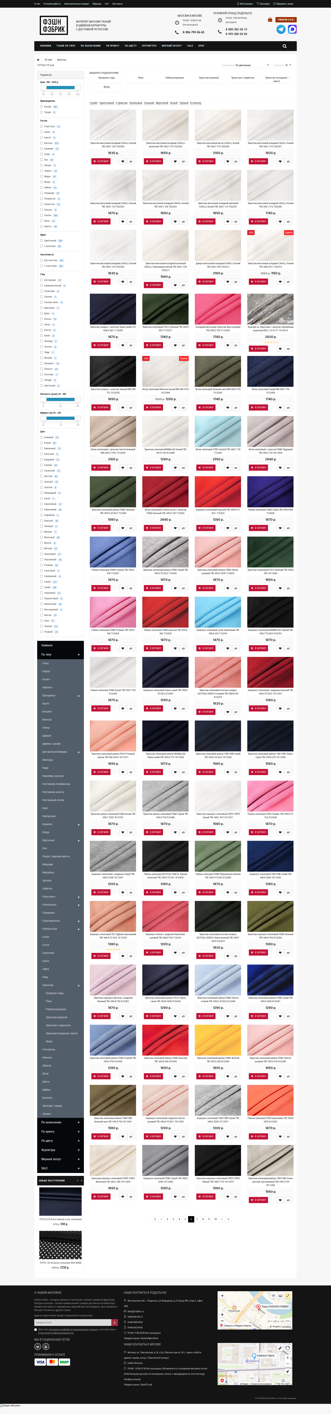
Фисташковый (53, 609)
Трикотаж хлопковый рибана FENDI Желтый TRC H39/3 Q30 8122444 (218, 1060)
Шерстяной (162, 102)
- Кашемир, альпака (52, 775)
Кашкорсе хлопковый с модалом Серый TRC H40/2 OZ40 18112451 (113, 876)
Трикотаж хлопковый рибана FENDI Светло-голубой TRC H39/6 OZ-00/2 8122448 (218, 1000)
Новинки (45, 45)
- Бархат (45, 671)
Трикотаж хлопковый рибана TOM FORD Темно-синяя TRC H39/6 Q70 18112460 (270, 755)
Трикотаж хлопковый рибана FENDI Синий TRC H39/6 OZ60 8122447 (270, 1000)
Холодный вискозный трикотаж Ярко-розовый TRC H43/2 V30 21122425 (218, 329)
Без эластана (53, 260)
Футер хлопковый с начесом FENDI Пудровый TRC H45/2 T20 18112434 (270, 451)
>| (228, 1219)
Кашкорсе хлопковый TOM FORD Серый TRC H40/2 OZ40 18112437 (218, 1120)
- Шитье (45, 1081)
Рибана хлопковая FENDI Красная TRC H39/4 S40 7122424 (165, 632)
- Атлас (45, 663)
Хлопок (50, 215)
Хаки (49, 620)
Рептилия (50, 374)
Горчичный (52, 470)
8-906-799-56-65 (193, 32)
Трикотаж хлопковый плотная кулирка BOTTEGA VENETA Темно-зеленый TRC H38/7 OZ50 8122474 (218, 938)
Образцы (97, 3)
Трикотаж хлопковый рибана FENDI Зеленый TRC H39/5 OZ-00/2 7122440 (113, 511)
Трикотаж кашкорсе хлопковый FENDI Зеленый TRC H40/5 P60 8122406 (270, 936)
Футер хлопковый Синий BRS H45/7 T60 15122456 (270, 391)
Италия (50, 106)
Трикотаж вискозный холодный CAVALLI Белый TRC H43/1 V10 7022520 (270, 205)
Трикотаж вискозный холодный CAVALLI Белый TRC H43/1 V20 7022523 (165, 205)
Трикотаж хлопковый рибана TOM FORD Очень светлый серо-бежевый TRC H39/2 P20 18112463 (270, 1182)
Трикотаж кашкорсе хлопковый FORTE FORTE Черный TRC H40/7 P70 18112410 (218, 1180)
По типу (46, 654)
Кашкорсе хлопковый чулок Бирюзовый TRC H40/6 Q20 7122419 (218, 632)
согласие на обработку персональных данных (73, 1329)
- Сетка (45, 944)
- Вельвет (46, 711)
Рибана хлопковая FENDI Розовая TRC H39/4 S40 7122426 (113, 632)
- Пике (48, 1001)
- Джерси (46, 735)
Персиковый (52, 559)
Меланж (50, 358)
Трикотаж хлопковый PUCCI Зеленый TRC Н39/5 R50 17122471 (166, 329)
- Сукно (45, 960)
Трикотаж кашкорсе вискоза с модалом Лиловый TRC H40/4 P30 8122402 (113, 1000)
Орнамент (51, 363)
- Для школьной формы (54, 751)
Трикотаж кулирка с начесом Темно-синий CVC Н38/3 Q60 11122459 (113, 329)
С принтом (121, 102)
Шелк (49, 221)
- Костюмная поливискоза (55, 783)
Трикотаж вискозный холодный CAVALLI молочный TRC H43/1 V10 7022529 (165, 145)
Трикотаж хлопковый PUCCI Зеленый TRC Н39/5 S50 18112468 (270, 572)
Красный (51, 520)
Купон (49, 335)
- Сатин (45, 936)
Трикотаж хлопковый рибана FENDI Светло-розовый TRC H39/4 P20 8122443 (271, 1060)
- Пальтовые (48, 896)
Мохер (49, 182)
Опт (107, 3)
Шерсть (50, 226)
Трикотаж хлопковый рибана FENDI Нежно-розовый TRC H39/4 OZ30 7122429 (218, 572)
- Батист (45, 679)
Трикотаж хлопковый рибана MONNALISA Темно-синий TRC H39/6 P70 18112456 (165, 755)
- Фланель (46, 1057)
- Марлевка (47, 872)
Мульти (49, 543)
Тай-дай (49, 380)
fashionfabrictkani (149, 1338)
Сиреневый (52, 593)
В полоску (195, 102)
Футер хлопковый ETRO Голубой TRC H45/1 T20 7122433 (218, 451)
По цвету (131, 45)
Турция (49, 112)
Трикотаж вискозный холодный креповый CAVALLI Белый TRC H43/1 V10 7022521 (218, 205)
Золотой (50, 487)
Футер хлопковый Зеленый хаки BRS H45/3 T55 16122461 (218, 391)
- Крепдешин (48, 816)
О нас (37, 3)
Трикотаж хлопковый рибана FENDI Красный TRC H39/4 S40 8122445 (165, 1060)
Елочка (50, 319)
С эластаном (53, 266)
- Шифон (45, 1089)
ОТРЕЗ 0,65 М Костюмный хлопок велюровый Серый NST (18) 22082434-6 (61, 1221)
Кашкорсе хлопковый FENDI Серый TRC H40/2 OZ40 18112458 (165, 1180)
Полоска (50, 369)
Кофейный (51, 515)
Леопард (50, 341)
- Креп (44, 808)
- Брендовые (48, 695)
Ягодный (50, 631)
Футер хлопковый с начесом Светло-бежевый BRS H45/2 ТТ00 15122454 (113, 451)
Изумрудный (52, 493)
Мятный (50, 548)
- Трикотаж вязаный (56, 1017)
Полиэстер (51, 204)
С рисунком (52, 246)
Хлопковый (135, 102)
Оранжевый (52, 554)
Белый (49, 443)
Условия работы (52, 3)
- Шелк (45, 1073)
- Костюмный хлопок (52, 800)
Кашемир (51, 148)
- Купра (45, 832)
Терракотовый (53, 598)
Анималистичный (54, 285)
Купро (49, 154)
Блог (201, 45)
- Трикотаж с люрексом (57, 1025)
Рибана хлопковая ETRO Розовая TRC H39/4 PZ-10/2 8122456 (270, 816)
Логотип (50, 346)
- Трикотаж (47, 985)
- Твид (44, 977)
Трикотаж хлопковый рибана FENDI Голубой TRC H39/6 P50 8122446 (113, 1060)
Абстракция (52, 280)
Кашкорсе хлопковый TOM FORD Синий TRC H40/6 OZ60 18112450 (271, 876)
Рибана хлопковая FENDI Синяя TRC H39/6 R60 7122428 (270, 511)
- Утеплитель (48, 1049)
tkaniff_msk (146, 1384)
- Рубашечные (49, 928)
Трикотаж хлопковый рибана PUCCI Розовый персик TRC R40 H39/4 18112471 (113, 755)
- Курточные (48, 840)
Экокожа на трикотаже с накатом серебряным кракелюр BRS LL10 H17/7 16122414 (270, 329)
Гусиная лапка (53, 302)
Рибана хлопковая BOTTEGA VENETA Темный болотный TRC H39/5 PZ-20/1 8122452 (165, 876)
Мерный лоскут (172, 45)
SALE (190, 45)
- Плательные (49, 904)
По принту (113, 45)
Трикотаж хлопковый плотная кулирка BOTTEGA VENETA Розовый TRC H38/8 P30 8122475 (218, 693)
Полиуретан (51, 198)
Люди (48, 352)
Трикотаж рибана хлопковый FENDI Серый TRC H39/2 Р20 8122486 (165, 816)
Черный (50, 626)
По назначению (91, 45)
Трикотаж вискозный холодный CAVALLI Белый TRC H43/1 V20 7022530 (113, 145)
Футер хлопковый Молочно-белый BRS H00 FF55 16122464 (165, 391)
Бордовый (51, 459)
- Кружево (46, 824)
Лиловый (50, 526)
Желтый (50, 476)
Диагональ (51, 308)
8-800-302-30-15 (236, 29)
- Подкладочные (50, 920)
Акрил (49, 132)
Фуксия (50, 615)
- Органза (46, 880)
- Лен (44, 848)
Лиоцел (49, 165)
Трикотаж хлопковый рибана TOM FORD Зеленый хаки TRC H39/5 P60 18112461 (113, 1120)
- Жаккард (47, 759)
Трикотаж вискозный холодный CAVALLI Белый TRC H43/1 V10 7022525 (113, 205)
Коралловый (52, 504)
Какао (49, 498)
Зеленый (50, 481)
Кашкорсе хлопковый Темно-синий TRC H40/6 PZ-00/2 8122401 (165, 692)
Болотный (51, 454)
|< (155, 1219)
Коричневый (52, 509)
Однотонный (53, 240)
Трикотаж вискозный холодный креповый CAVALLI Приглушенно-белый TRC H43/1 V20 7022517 (165, 267)
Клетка (49, 330)
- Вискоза (46, 719)
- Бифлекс (46, 687)
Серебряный (52, 576)
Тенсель (50, 209)
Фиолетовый (52, 604)
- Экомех (46, 1113)
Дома (48, 313)
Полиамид (51, 193)
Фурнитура (149, 45)
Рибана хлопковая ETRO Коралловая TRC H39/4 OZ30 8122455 (270, 1120)
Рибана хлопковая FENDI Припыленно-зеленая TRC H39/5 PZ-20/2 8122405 (218, 876)
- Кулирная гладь (54, 993)
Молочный (51, 537)
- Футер (48, 1041)
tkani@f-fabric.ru (136, 1311)
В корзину (103, 161)
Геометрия (51, 291)
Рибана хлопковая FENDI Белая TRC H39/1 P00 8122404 (113, 692)
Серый (50, 581)
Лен (48, 159)
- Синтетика (47, 952)
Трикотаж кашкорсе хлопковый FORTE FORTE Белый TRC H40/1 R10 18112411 (218, 816)
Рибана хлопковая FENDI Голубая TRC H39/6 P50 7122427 (113, 572)
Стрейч (94, 102)
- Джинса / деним (51, 743)
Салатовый (51, 570)
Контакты (117, 3)
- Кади (44, 767)
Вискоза (51, 143)
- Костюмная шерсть (52, 791)
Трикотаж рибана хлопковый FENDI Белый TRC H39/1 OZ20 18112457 (113, 816)
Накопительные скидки (76, 3)
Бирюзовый (52, 448)
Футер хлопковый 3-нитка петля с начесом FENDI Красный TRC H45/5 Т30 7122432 (165, 511)
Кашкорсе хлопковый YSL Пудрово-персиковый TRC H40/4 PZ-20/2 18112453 (113, 936)
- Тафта (45, 969)
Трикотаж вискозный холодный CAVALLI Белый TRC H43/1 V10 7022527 (270, 145)
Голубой (50, 465)
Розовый (50, 565)
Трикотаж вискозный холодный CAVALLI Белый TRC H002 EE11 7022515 (270, 265)
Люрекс (50, 171)
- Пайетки (46, 888)
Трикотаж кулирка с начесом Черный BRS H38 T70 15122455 (113, 391)
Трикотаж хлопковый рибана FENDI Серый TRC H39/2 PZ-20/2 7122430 (165, 572)
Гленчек (50, 296)
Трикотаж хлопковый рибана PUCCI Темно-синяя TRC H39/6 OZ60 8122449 (165, 1000)
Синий (50, 587)
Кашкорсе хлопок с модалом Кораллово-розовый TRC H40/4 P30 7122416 (165, 936)
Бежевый (51, 437)
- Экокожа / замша (51, 1105)
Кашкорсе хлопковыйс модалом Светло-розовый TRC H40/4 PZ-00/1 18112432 (165, 1120)
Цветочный (51, 385)
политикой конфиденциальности (56, 1332)
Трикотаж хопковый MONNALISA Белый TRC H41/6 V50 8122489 (165, 451)
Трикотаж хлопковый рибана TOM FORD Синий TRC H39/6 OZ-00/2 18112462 (218, 755)
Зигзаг (49, 324)
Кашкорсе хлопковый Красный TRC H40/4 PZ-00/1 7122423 (218, 511)
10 (215, 1219)
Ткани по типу (66, 45)
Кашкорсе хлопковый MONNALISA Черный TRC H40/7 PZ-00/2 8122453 (270, 632)
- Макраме (47, 864)
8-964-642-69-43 (135, 1327)
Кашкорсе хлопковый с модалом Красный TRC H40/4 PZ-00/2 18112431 (270, 692)
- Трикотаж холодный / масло (61, 1033)
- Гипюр (45, 727)
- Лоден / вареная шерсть (55, 856)
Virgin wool (52, 126)
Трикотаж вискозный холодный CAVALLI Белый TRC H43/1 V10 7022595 (113, 265)
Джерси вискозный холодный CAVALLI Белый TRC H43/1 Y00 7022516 (218, 265)
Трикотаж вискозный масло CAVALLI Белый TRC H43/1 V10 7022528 (218, 145)
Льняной (149, 102)
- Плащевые (48, 912)
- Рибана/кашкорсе (55, 1009)
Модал (49, 176)
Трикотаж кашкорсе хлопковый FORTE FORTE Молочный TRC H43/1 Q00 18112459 (113, 1180)
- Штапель (46, 1097)
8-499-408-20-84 (236, 34)
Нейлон (50, 187)
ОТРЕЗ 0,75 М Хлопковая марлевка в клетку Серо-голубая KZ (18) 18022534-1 (60, 1265)
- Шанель (46, 1065)
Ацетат (49, 137)
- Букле (45, 703)
